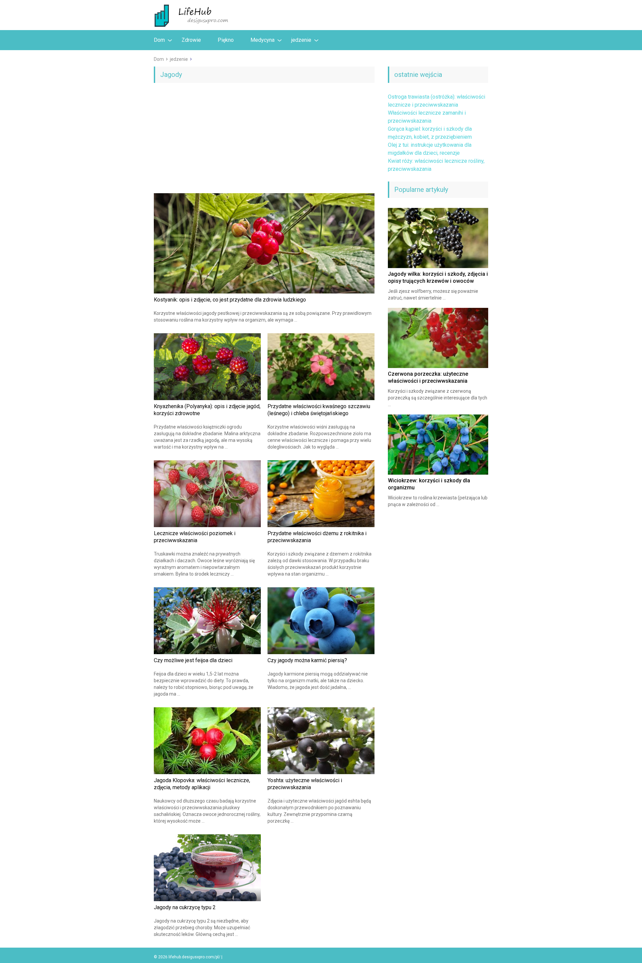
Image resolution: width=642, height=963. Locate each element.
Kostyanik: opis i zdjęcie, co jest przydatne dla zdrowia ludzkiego (230, 299)
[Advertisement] (264, 140)
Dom (159, 40)
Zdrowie (191, 40)
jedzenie (301, 40)
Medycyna (262, 40)
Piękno (226, 40)
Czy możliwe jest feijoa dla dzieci (193, 660)
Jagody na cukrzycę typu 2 (185, 907)
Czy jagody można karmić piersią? (307, 660)
